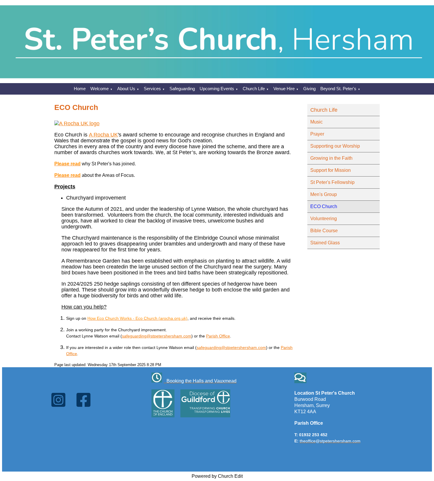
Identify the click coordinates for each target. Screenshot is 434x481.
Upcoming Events (217, 88)
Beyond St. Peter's (338, 88)
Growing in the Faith (331, 158)
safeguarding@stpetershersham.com (156, 336)
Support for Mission (330, 170)
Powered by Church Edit (217, 476)
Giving (309, 88)
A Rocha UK (103, 135)
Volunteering (323, 218)
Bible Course (324, 230)
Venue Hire (284, 88)
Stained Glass (325, 242)
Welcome (99, 88)
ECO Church (323, 206)
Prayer (317, 133)
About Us (126, 88)
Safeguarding (182, 88)
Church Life (254, 88)
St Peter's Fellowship (332, 182)
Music (316, 121)
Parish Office (218, 336)
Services (152, 88)
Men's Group (323, 194)
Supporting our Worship (335, 146)
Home (80, 88)
